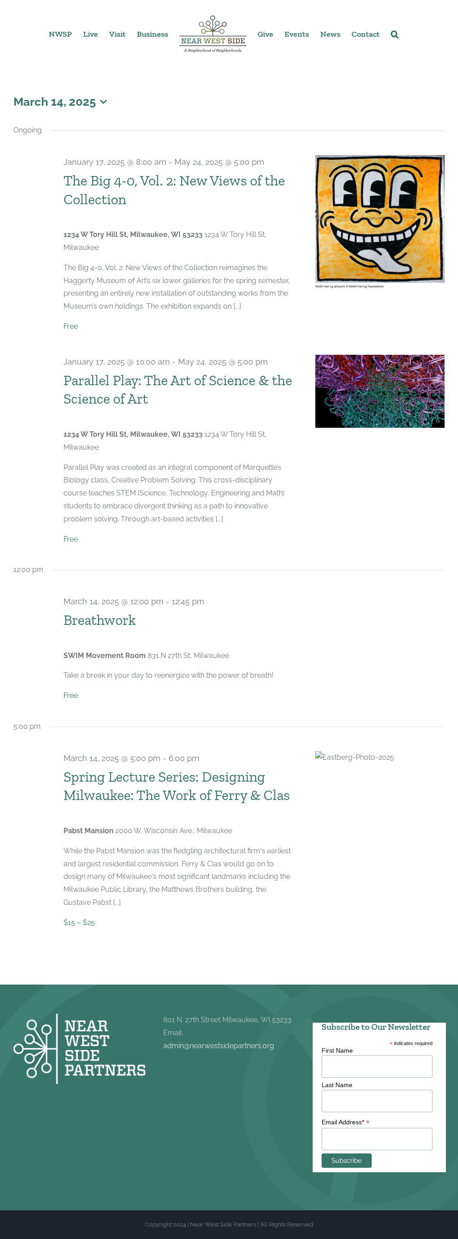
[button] (395, 33)
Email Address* (345, 1122)
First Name (337, 1050)
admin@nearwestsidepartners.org (218, 1045)
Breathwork (100, 619)
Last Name (337, 1084)
